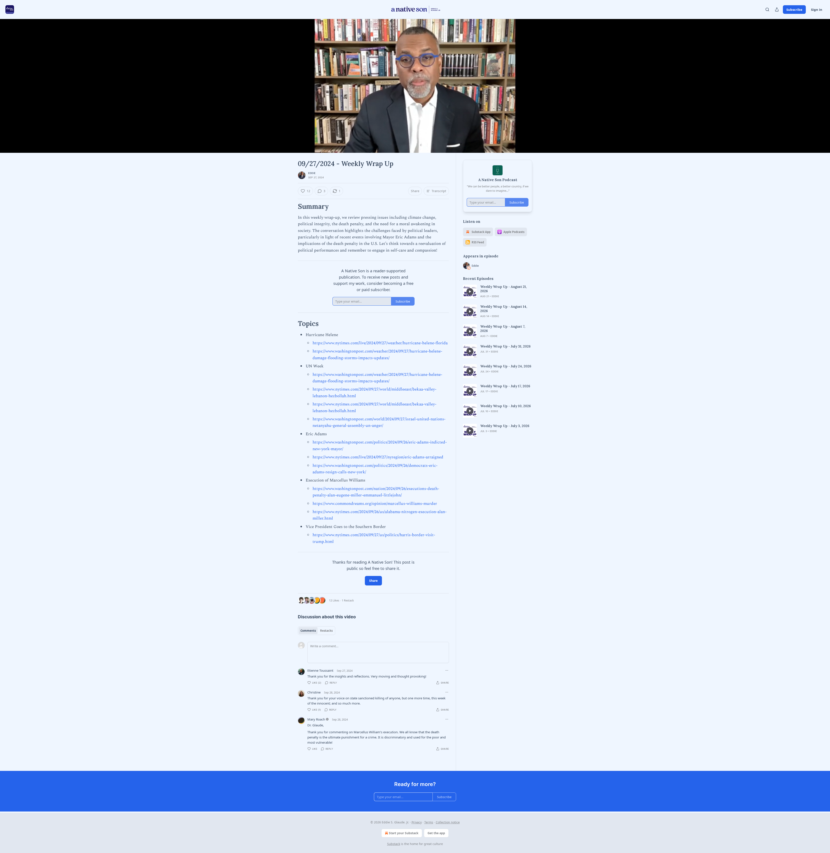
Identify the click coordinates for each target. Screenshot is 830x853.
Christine (314, 692)
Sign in (816, 9)
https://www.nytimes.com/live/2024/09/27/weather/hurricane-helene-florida (380, 343)
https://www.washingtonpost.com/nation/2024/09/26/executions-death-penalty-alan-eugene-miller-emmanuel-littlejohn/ (376, 492)
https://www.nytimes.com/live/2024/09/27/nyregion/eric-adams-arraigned (378, 457)
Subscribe (794, 9)
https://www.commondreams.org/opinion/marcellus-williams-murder (375, 504)
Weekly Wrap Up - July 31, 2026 (505, 346)
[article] (497, 291)
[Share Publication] (777, 9)
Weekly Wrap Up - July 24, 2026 (505, 366)
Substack (393, 844)
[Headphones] (287, 90)
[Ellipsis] (446, 670)
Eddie (312, 173)
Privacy (417, 822)
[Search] (767, 9)
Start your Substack (403, 833)
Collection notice (448, 822)
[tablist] (316, 630)
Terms (428, 822)
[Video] (287, 81)
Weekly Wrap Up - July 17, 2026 (505, 386)
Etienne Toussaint (320, 670)
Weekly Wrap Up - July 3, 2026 (504, 426)
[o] (469, 291)
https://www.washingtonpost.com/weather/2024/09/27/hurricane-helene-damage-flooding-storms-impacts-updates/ (377, 354)
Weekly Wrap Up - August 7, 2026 (502, 328)
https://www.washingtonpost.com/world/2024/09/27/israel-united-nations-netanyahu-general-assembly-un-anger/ (379, 422)
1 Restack (348, 600)
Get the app (436, 833)
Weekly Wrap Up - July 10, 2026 (505, 406)
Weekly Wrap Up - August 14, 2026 (503, 309)
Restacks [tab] (326, 631)
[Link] (291, 206)
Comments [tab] (308, 631)
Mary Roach (316, 719)
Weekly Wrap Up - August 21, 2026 (503, 289)
